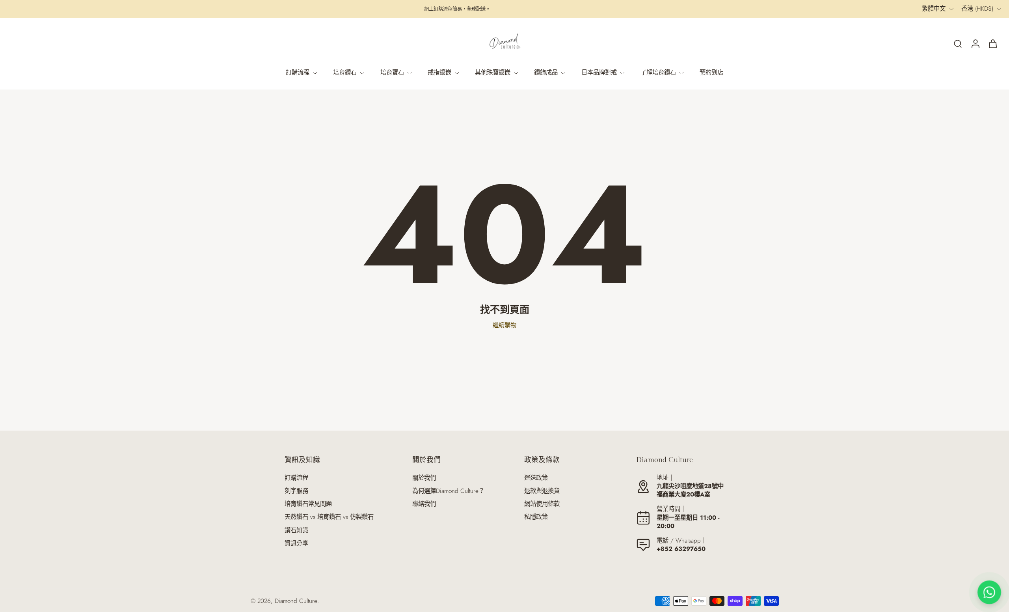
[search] (957, 43)
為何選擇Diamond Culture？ (448, 491)
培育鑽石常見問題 (308, 504)
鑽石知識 (296, 530)
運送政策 (536, 478)
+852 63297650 (681, 549)
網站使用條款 (542, 504)
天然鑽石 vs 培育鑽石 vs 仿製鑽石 (329, 517)
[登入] (975, 43)
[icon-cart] (992, 43)
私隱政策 (536, 517)
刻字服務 (296, 491)
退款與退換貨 (542, 491)
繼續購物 (504, 325)
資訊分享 (296, 543)
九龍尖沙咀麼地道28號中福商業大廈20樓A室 (690, 490)
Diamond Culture (296, 601)
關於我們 (424, 478)
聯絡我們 (424, 504)
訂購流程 (296, 478)
